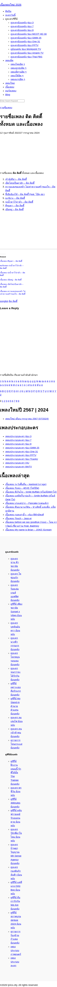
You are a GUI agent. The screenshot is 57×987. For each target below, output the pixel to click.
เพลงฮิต (9, 60)
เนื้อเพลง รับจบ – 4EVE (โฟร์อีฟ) (22, 488)
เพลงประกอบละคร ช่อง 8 (18, 444)
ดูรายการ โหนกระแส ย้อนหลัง (16, 744)
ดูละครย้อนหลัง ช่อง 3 (22, 22)
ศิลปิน (8, 11)
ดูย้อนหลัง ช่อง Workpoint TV (26, 49)
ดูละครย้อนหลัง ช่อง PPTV (24, 45)
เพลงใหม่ (10, 83)
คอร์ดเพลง (10, 90)
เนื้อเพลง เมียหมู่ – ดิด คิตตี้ (10, 280)
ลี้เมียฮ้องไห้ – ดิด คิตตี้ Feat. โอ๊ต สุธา (25, 194)
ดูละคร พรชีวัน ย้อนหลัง (16, 791)
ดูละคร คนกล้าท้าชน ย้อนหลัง (16, 733)
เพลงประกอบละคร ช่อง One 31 (21, 451)
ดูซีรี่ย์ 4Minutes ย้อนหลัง (15, 803)
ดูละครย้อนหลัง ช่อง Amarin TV (27, 53)
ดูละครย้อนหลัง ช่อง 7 (22, 26)
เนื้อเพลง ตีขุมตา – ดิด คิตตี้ (11, 261)
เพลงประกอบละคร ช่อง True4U (21, 459)
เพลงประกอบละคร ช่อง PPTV (20, 455)
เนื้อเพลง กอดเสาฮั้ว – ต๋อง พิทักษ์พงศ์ (24, 514)
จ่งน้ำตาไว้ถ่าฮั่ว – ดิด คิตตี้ (19, 202)
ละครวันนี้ (10, 15)
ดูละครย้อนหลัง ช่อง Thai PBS (26, 56)
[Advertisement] (28, 151)
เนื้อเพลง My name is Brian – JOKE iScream (28, 529)
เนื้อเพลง (9, 87)
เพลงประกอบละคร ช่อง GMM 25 (22, 447)
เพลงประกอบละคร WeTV (18, 466)
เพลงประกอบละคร (15, 962)
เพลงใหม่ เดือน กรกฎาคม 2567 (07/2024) (27, 418)
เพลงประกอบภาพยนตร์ (16, 950)
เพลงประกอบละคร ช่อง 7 (18, 440)
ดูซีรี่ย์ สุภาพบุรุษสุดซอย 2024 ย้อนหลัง (16, 920)
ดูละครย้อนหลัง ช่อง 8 (22, 30)
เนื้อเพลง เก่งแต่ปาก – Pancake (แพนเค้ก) (27, 503)
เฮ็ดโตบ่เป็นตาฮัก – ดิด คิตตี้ (19, 183)
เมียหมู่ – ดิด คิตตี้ (14, 209)
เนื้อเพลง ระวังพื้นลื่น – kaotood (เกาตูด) (25, 484)
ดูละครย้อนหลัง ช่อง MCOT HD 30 (29, 34)
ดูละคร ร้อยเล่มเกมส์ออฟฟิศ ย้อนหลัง (15, 593)
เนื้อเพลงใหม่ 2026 (10, 4)
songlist (4, 301)
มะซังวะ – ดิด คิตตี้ (15, 198)
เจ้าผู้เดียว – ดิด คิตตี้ (16, 179)
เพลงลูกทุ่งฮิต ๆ (18, 68)
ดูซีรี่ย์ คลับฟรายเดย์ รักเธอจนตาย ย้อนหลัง (16, 818)
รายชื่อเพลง (6, 107)
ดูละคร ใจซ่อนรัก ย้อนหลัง (16, 577)
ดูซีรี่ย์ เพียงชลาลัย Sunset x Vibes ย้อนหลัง (16, 611)
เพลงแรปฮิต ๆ (18, 79)
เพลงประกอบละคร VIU (17, 463)
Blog (7, 94)
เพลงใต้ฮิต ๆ (17, 75)
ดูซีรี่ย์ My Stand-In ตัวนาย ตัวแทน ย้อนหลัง (15, 706)
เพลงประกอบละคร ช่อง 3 (18, 436)
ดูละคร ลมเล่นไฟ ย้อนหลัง (17, 721)
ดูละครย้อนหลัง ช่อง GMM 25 (26, 38)
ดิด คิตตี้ (13, 301)
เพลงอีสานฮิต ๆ (19, 72)
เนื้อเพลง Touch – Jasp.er (18, 518)
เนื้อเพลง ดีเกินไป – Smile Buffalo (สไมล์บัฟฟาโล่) (31, 492)
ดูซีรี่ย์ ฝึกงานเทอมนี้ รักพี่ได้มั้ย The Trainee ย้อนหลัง (16, 772)
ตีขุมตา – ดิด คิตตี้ (14, 205)
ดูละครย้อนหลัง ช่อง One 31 (25, 41)
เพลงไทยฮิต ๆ (18, 64)
